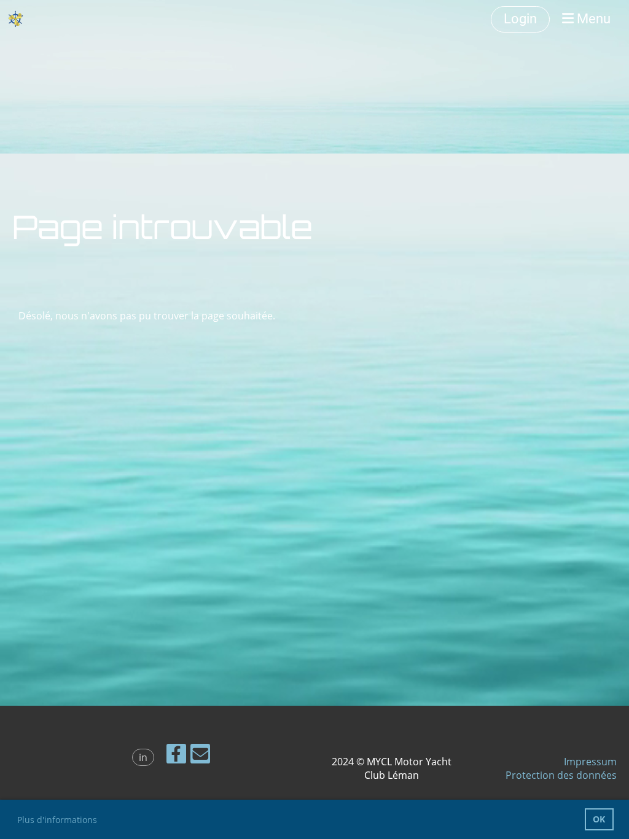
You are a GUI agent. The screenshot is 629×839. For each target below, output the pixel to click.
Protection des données (561, 775)
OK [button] (599, 819)
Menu (592, 18)
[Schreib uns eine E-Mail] (200, 756)
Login (520, 18)
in (143, 757)
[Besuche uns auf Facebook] (176, 756)
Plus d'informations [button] (57, 819)
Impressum (590, 761)
